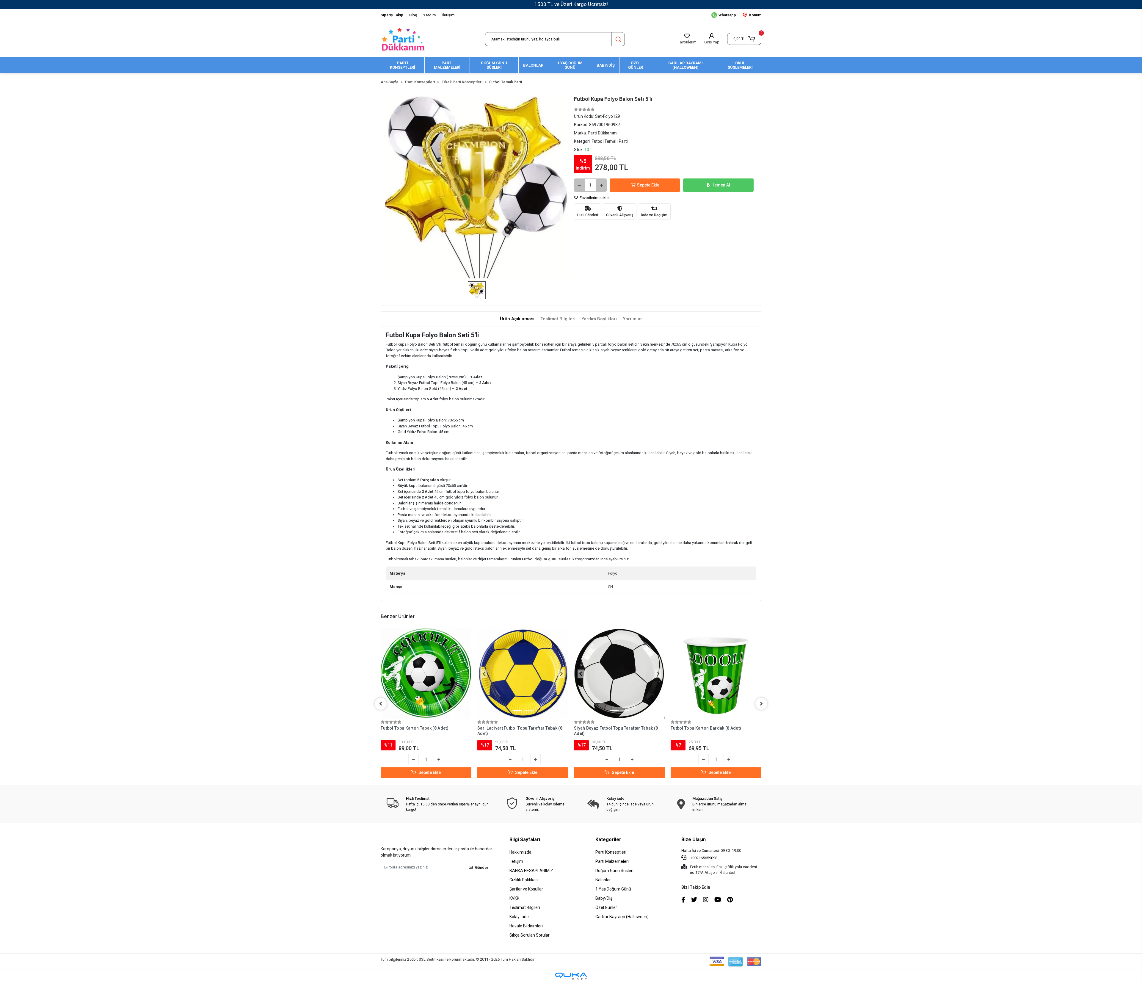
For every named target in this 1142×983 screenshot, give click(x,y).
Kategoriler (608, 839)
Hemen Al (720, 185)
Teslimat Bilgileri (524, 907)
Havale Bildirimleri (526, 926)
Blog (413, 15)
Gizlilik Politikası (524, 879)
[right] (761, 703)
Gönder (481, 867)
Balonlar (603, 879)
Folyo (612, 573)
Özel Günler (606, 907)
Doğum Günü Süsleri (614, 870)
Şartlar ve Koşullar (526, 889)
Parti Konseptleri (610, 852)
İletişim (448, 15)
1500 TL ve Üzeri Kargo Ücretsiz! (571, 4)
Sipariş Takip (392, 15)
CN (610, 586)
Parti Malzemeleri (612, 861)
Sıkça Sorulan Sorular (529, 935)
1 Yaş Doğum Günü (613, 889)
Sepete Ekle (648, 185)
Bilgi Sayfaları (524, 839)
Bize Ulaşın (693, 839)
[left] (380, 703)
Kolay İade (519, 916)
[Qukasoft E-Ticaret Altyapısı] (571, 976)
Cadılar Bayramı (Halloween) (622, 916)
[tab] (517, 319)
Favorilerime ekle (593, 197)
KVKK (514, 898)
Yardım (429, 15)
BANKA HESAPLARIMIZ (531, 870)
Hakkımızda (520, 852)
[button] (744, 39)
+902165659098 (703, 858)
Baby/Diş (603, 898)
